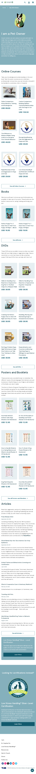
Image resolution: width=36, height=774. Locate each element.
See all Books (17, 240)
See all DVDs (17, 367)
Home (4, 7)
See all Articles (17, 633)
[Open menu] (2, 2)
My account (29, 2)
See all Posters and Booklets (17, 498)
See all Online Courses (17, 186)
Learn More (18, 654)
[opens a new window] (2, 763)
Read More (27, 535)
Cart (33, 2)
